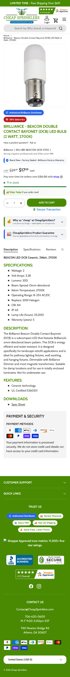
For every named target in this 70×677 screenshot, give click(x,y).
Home (6, 36)
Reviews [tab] (51, 249)
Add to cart (47, 202)
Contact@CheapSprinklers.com (35, 609)
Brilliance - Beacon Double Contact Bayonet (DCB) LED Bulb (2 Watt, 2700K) (33, 39)
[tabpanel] (35, 331)
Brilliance (8, 149)
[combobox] (35, 28)
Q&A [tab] (64, 249)
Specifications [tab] (32, 249)
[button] (55, 20)
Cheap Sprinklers (19, 670)
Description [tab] (11, 249)
